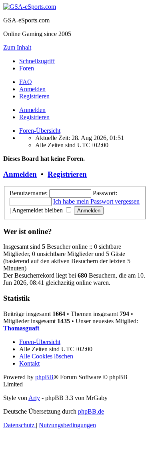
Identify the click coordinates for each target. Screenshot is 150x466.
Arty (34, 397)
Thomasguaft (21, 328)
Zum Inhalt (17, 47)
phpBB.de (91, 411)
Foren (26, 68)
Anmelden (32, 109)
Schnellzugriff (37, 61)
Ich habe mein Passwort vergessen (96, 201)
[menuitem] (25, 81)
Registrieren (34, 117)
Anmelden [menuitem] (32, 89)
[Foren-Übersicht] (29, 6)
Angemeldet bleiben (38, 210)
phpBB (44, 377)
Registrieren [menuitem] (34, 96)
